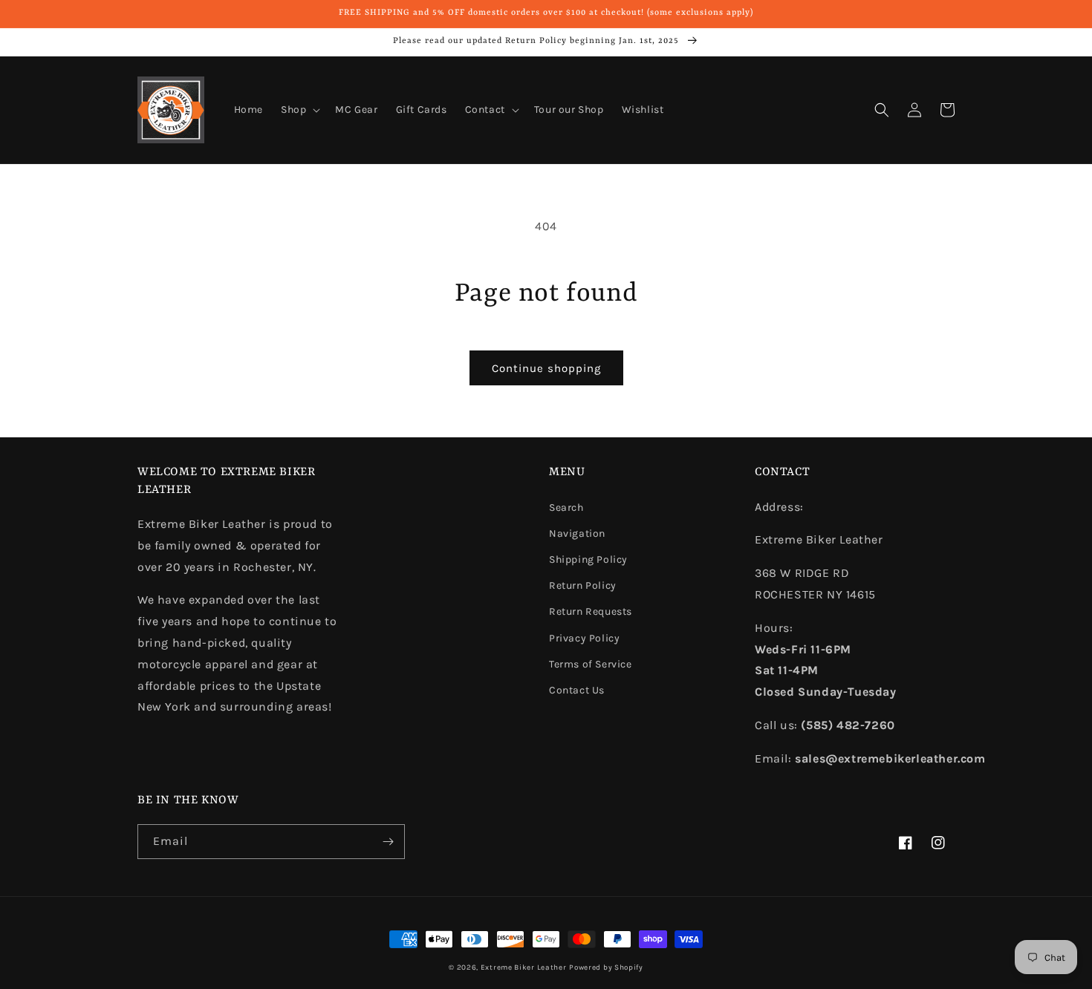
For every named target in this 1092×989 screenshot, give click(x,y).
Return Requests (590, 611)
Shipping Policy (588, 559)
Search (566, 507)
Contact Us (577, 690)
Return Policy (583, 585)
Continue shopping (546, 368)
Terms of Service (590, 664)
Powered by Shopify (606, 967)
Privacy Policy (584, 638)
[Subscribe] (387, 841)
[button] (299, 109)
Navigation (577, 533)
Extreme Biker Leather (524, 967)
